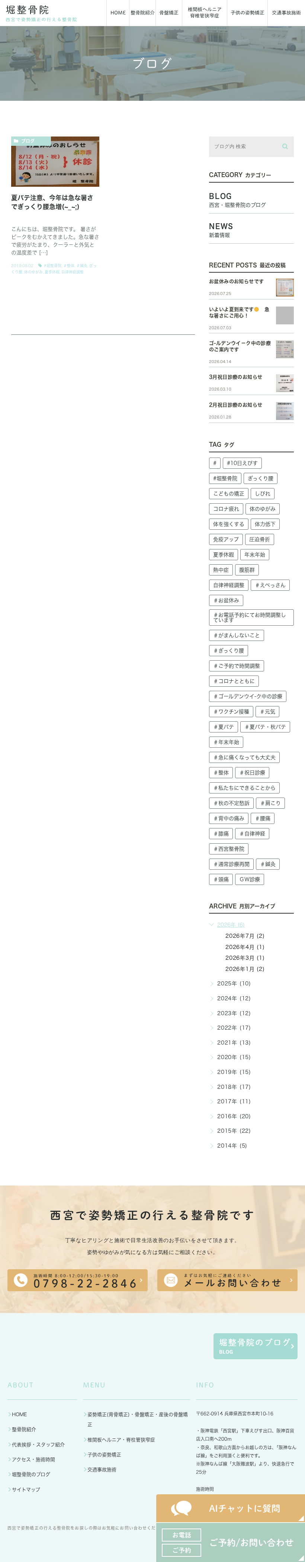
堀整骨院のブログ (31, 1474)
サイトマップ (26, 1489)
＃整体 (68, 265)
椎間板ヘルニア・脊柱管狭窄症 (121, 1439)
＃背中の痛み (228, 818)
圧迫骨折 (259, 539)
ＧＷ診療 (249, 879)
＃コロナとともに (234, 681)
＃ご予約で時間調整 (236, 665)
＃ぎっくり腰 (228, 650)
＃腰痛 (262, 818)
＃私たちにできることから (244, 787)
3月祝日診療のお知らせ (235, 377)
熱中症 (221, 569)
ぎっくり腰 (260, 478)
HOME (19, 1414)
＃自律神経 (252, 833)
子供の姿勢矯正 (104, 1454)
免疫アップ (226, 539)
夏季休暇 (52, 272)
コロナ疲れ (226, 508)
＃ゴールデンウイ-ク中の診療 (247, 696)
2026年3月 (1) (245, 957)
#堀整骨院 (52, 265)
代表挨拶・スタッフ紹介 (38, 1444)
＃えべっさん (270, 585)
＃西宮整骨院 (228, 848)
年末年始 (254, 554)
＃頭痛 (221, 879)
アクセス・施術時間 (33, 1459)
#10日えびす (242, 463)
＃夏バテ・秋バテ (265, 726)
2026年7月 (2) (245, 936)
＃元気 (267, 711)
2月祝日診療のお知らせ (235, 404)
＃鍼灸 (81, 265)
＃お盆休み (226, 600)
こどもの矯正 (228, 493)
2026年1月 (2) (245, 969)
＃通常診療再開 (231, 864)
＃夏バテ (223, 726)
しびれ (262, 493)
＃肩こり (270, 803)
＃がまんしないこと (236, 635)
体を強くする (228, 524)
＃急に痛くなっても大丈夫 (244, 757)
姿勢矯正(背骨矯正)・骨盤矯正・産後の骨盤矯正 (137, 1419)
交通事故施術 (101, 1469)
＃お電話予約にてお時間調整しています (249, 617)
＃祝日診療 (252, 772)
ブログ (28, 141)
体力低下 (265, 524)
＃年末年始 (226, 742)
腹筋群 (247, 569)
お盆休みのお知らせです (236, 281)
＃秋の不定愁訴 (231, 803)
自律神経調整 (72, 272)
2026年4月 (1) (245, 947)
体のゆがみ (33, 272)
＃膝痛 (221, 833)
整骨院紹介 (24, 1429)
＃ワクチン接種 (231, 711)
